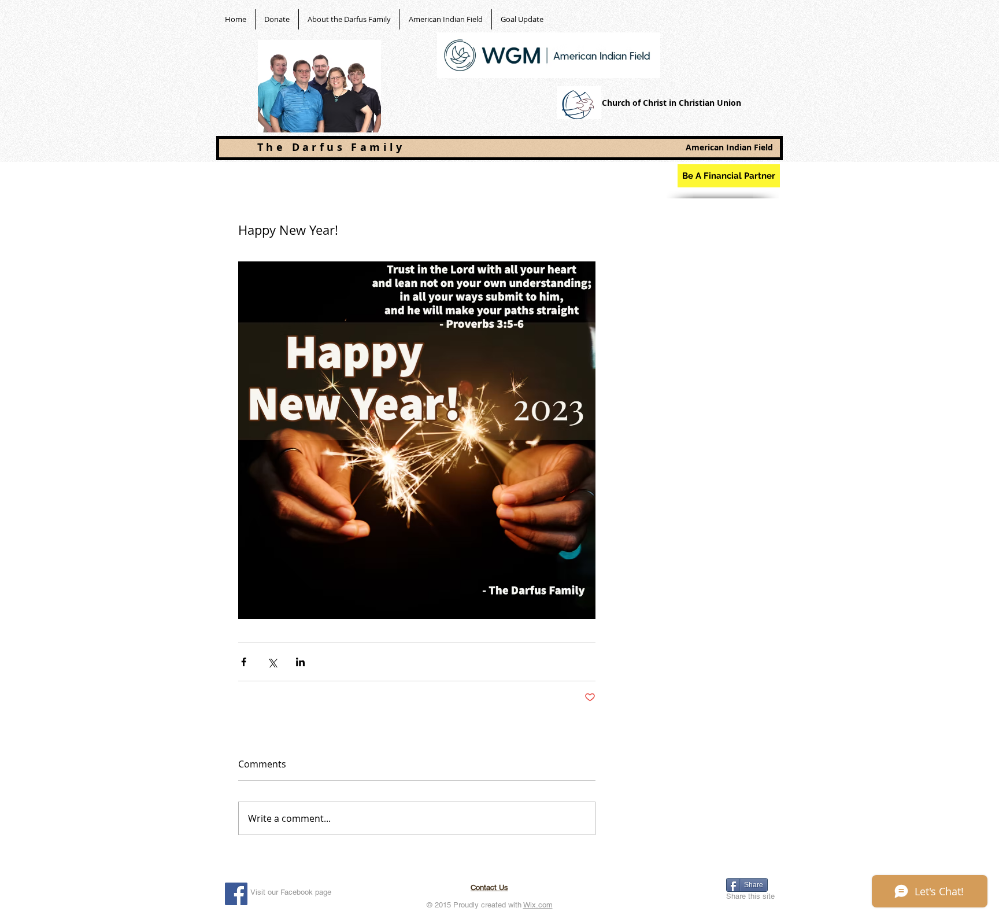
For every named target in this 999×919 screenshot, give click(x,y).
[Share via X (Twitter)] (272, 661)
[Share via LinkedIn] (300, 661)
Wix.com (538, 904)
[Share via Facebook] (243, 661)
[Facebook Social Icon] (236, 894)
